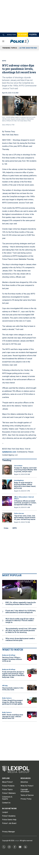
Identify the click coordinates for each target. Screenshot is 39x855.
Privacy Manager (8, 832)
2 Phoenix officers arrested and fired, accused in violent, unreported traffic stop (25, 503)
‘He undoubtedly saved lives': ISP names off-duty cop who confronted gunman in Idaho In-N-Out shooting (20, 630)
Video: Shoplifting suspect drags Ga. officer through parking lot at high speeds (12, 702)
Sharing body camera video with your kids (12, 689)
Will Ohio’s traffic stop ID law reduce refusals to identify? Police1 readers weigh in (19, 620)
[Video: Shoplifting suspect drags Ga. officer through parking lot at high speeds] (32, 700)
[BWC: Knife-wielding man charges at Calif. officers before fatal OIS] (32, 714)
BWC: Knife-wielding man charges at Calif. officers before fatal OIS (12, 716)
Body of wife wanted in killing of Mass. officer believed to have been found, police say (25, 485)
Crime (6, 528)
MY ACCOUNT (22, 34)
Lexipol (17, 840)
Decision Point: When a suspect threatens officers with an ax (12, 659)
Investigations (19, 480)
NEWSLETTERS (11, 34)
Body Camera (6, 698)
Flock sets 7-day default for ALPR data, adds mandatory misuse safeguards (20, 611)
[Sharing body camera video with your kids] (32, 687)
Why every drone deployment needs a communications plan (20, 639)
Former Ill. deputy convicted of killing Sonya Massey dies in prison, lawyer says (25, 469)
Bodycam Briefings (8, 655)
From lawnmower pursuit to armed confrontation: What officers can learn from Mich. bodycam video (13, 674)
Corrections (18, 465)
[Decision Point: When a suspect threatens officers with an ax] (32, 657)
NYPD (15, 528)
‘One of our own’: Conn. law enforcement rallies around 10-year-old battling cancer (24, 517)
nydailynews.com (9, 452)
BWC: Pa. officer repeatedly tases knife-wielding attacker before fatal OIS (20, 603)
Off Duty (5, 685)
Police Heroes (19, 513)
